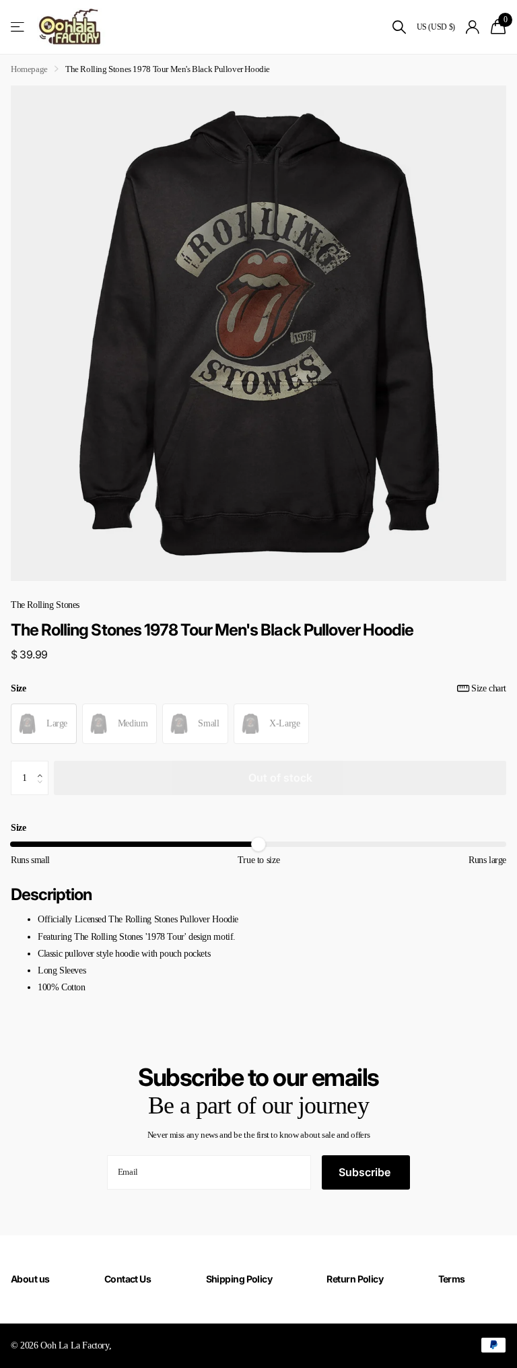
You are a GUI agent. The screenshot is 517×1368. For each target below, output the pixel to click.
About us (30, 1279)
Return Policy (354, 1279)
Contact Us (127, 1279)
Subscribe (366, 1172)
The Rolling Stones (45, 604)
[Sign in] (473, 27)
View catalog (18, 27)
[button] (43, 766)
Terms (451, 1279)
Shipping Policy (239, 1279)
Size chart (488, 688)
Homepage (29, 69)
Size (258, 688)
